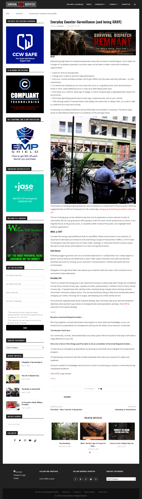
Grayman (60, 26)
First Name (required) (14, 275)
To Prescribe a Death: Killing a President (32, 403)
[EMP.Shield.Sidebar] (25, 126)
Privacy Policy (103, 492)
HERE (125, 304)
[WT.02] (25, 225)
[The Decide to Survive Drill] (12, 392)
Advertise (126, 4)
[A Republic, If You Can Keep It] (12, 365)
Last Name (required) (13, 284)
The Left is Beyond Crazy (30, 375)
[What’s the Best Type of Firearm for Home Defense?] (93, 431)
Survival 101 (19, 13)
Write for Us (66, 492)
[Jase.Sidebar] (25, 175)
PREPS (89, 4)
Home (7, 13)
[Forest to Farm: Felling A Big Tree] (122, 431)
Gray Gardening (64, 443)
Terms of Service (89, 492)
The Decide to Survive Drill (31, 389)
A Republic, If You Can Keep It (32, 362)
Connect (113, 4)
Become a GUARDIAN (75, 4)
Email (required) (12, 292)
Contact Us (77, 492)
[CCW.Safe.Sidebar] (25, 27)
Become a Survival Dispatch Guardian (47, 492)
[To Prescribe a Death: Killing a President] (12, 405)
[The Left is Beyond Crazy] (12, 378)
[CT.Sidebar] (25, 77)
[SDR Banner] (93, 31)
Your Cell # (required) (14, 301)
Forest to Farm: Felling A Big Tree (121, 443)
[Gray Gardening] (65, 431)
